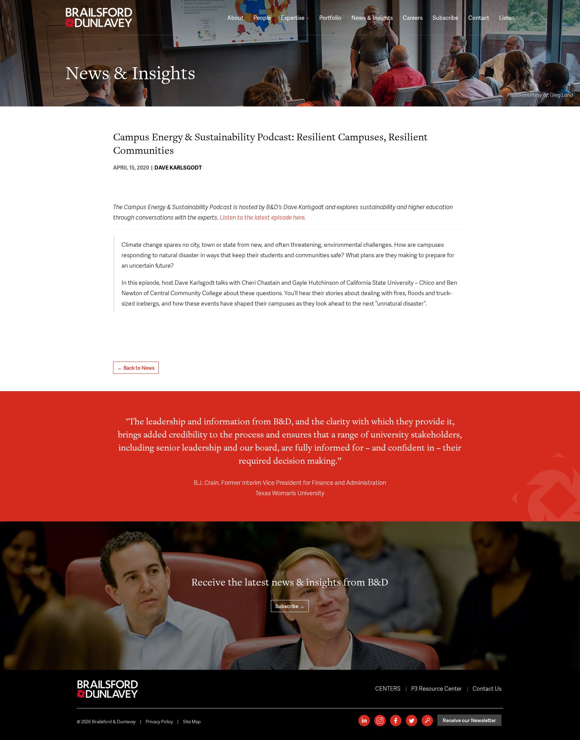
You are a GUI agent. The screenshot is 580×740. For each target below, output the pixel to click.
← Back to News (135, 367)
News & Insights (372, 17)
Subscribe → (289, 606)
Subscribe (445, 17)
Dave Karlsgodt (178, 167)
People (262, 17)
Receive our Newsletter (469, 720)
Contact (478, 17)
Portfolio (330, 17)
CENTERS (387, 688)
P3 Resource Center (436, 688)
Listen (507, 17)
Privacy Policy (159, 721)
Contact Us (487, 688)
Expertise (293, 17)
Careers (413, 17)
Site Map (192, 721)
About (235, 17)
